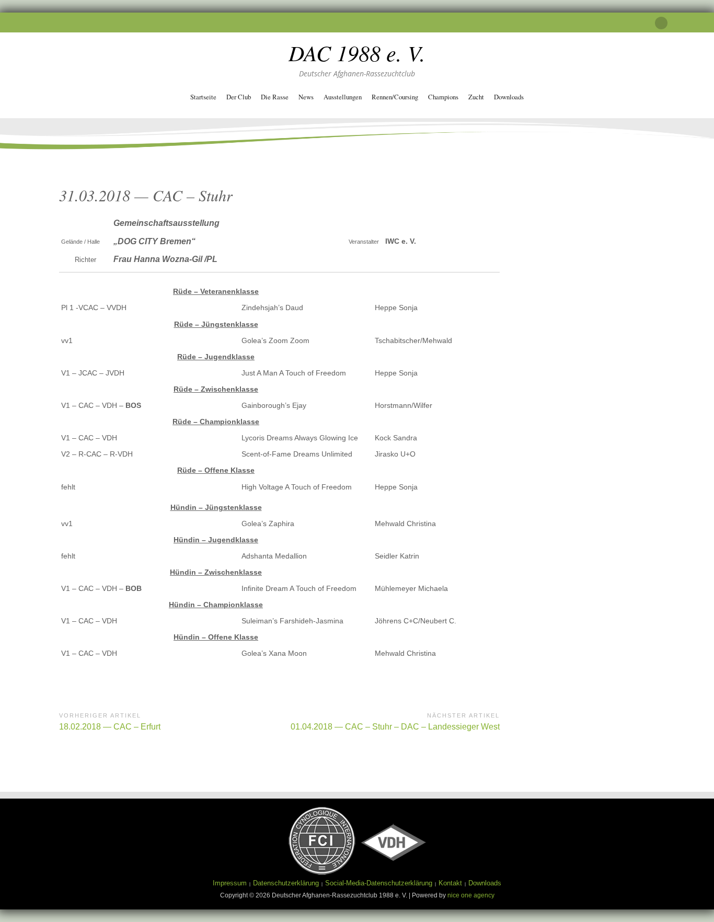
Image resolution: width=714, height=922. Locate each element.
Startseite (203, 96)
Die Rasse (275, 96)
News (306, 96)
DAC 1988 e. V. (357, 52)
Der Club (238, 96)
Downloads (509, 96)
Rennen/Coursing (395, 96)
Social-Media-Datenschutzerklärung (378, 883)
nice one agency (470, 895)
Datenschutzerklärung (286, 883)
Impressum (230, 883)
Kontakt (450, 883)
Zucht (476, 96)
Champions (443, 96)
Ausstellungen (343, 96)
